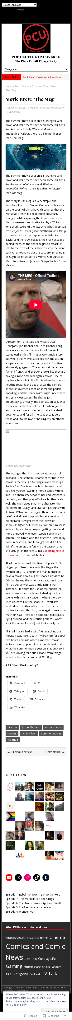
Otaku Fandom (51, 967)
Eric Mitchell (43, 107)
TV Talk (49, 973)
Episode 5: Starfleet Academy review (28, 907)
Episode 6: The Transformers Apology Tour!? (33, 903)
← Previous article (20, 752)
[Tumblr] (45, 877)
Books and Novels (37, 938)
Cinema (57, 107)
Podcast (35, 974)
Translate (31, 9)
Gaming (14, 966)
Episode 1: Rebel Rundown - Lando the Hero (33, 894)
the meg (12, 739)
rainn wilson (29, 733)
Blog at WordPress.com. (33, 987)
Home (28, 966)
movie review (53, 727)
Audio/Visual (22, 86)
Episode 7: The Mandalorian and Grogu (30, 899)
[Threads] (18, 877)
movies (12, 733)
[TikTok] (36, 877)
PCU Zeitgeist (17, 973)
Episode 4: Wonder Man (20, 911)
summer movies (51, 733)
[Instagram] (27, 877)
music (37, 967)
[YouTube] (9, 877)
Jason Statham (31, 727)
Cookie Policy (19, 1004)
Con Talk (31, 959)
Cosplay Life (47, 959)
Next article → (54, 752)
